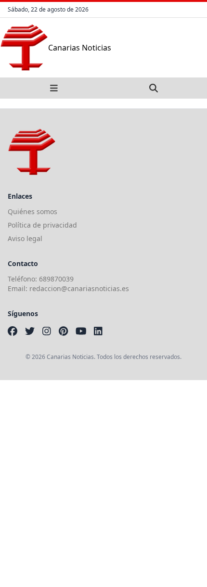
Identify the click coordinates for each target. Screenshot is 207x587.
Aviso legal (25, 238)
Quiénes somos (32, 211)
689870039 (56, 278)
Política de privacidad (42, 225)
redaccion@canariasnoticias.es (79, 288)
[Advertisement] (103, 483)
